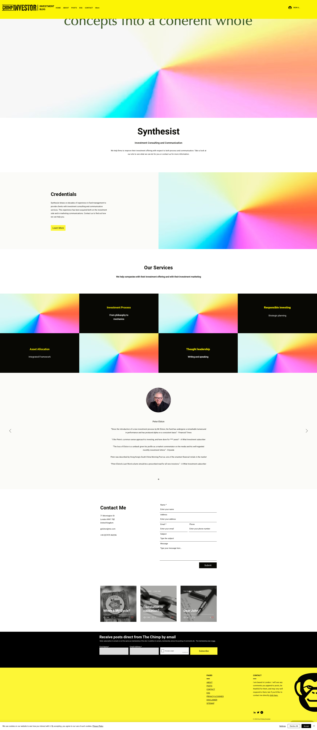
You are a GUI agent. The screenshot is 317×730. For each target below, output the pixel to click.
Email (162, 524)
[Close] (314, 726)
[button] (58, 228)
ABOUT (209, 682)
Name (162, 505)
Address (163, 515)
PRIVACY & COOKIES (215, 696)
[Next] (307, 431)
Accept (306, 726)
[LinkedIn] (254, 712)
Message (164, 544)
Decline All (294, 726)
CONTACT (211, 689)
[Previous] (10, 431)
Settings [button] (282, 726)
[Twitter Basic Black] (258, 712)
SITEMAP (210, 703)
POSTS (209, 686)
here (213, 641)
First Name (103, 647)
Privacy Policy (97, 726)
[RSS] (261, 712)
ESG (208, 693)
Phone (192, 524)
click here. (274, 695)
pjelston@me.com (107, 529)
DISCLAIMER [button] (212, 700)
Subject (163, 534)
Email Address (135, 647)
